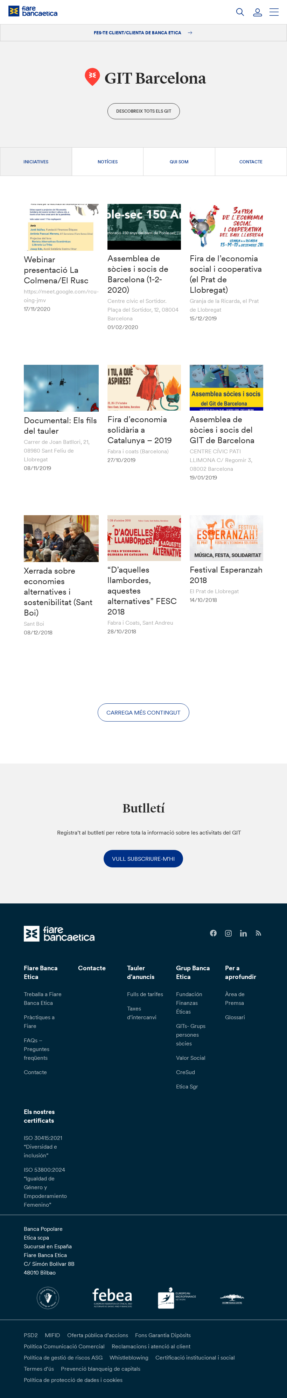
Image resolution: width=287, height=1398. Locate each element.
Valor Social (190, 1057)
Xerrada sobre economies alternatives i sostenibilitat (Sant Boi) (58, 591)
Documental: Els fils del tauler (60, 425)
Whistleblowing (129, 1357)
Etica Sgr (187, 1086)
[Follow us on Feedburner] (258, 933)
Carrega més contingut (143, 712)
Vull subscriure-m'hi (143, 858)
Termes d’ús (39, 1368)
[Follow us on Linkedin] (243, 933)
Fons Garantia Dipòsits (163, 1335)
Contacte (250, 161)
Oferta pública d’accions (97, 1335)
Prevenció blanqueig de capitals (100, 1368)
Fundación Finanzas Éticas (189, 1003)
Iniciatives (35, 161)
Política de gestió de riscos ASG (63, 1357)
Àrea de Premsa (235, 998)
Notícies (108, 161)
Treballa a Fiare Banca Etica (43, 998)
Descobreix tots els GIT (143, 111)
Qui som (179, 161)
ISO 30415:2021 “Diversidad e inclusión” (43, 1146)
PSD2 (31, 1335)
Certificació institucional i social (195, 1357)
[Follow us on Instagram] (228, 933)
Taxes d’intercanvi (141, 1013)
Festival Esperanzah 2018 (226, 575)
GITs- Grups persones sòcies (190, 1034)
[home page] (32, 11)
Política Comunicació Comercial (64, 1346)
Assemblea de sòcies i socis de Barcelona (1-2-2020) (137, 274)
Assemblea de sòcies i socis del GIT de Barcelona (222, 430)
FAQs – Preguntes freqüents (36, 1049)
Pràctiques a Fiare (39, 1021)
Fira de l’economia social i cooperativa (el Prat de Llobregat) (226, 274)
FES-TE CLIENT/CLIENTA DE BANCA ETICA (138, 32)
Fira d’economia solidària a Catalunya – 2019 (139, 430)
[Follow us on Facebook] (213, 933)
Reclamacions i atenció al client (151, 1346)
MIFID (52, 1335)
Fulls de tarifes (145, 994)
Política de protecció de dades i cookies (73, 1379)
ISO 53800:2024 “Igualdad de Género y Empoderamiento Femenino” (45, 1187)
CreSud (185, 1072)
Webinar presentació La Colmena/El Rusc (56, 270)
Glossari (235, 1017)
